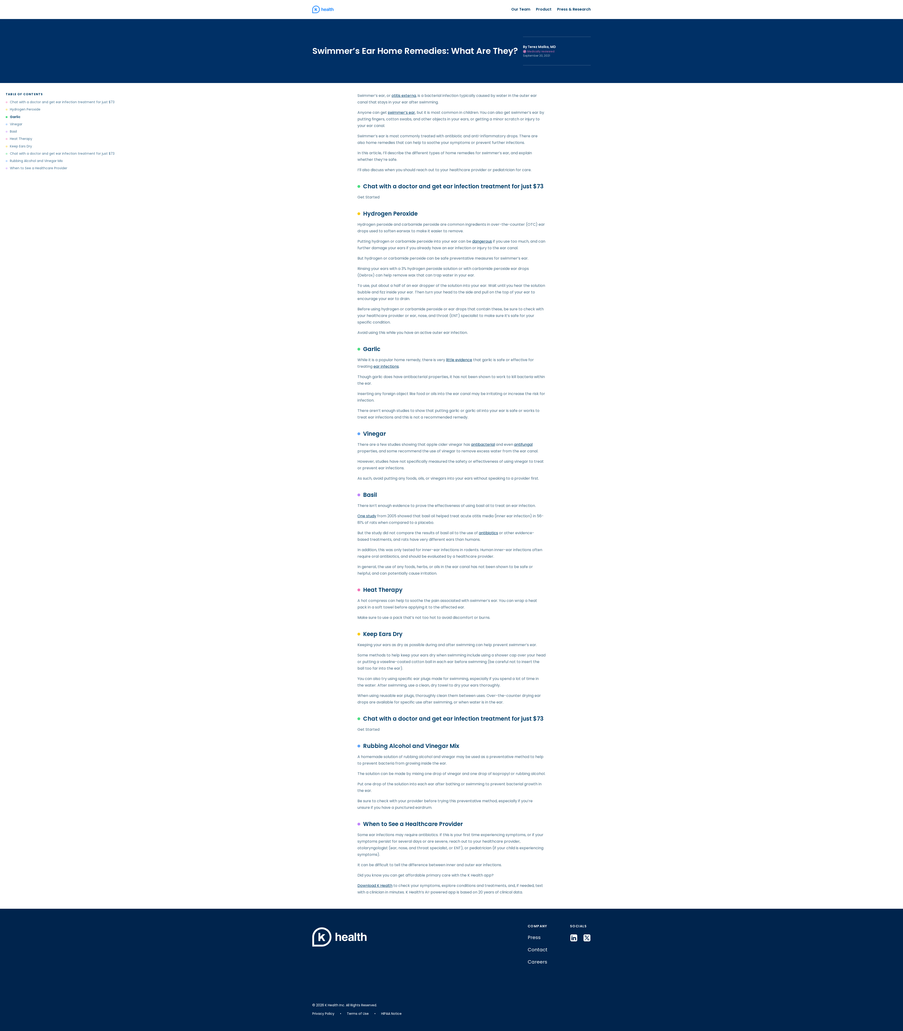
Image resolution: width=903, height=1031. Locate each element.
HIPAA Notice (391, 1013)
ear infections (386, 366)
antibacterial (483, 444)
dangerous (482, 241)
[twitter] (587, 938)
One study (366, 516)
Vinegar (16, 124)
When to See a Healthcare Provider (38, 168)
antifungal (523, 444)
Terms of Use (358, 1013)
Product (543, 9)
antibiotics (488, 533)
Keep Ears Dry (21, 146)
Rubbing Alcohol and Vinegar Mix (36, 161)
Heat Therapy (21, 139)
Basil (13, 131)
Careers (537, 962)
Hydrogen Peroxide (25, 109)
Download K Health (374, 885)
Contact (537, 949)
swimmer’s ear (401, 112)
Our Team (520, 9)
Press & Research (574, 9)
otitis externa (404, 95)
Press (534, 937)
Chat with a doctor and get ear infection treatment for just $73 (62, 102)
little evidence (459, 360)
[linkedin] (574, 938)
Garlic (15, 117)
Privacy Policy (323, 1013)
